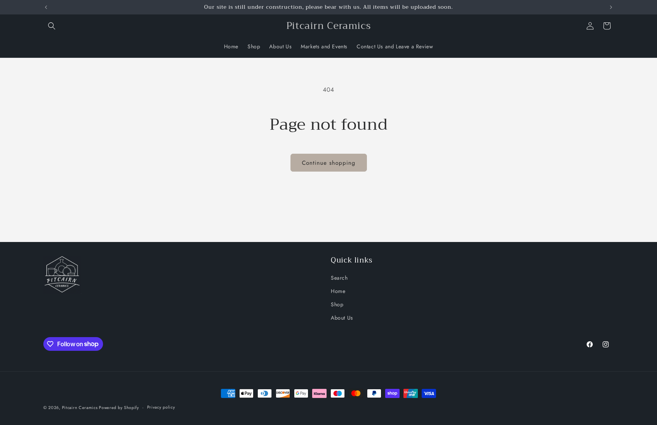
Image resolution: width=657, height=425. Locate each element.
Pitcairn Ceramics (80, 407)
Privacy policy (161, 407)
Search (339, 278)
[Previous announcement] (46, 7)
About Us (342, 318)
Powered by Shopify (119, 407)
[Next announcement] (611, 7)
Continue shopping (328, 163)
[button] (51, 26)
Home (338, 291)
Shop (337, 304)
